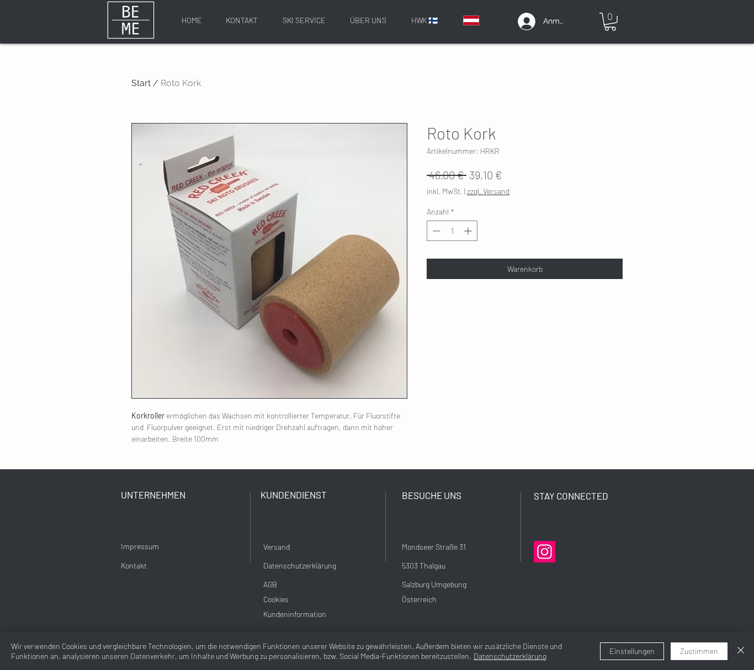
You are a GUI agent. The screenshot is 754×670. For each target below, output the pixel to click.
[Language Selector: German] (477, 20)
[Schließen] (740, 651)
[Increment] (469, 230)
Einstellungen (632, 651)
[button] (610, 22)
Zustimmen (699, 651)
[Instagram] (544, 551)
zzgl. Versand (488, 191)
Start (141, 83)
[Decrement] (435, 230)
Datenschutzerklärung (510, 656)
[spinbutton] (452, 230)
